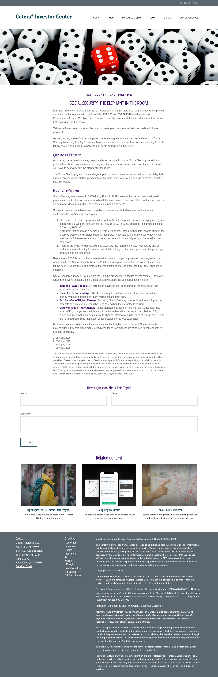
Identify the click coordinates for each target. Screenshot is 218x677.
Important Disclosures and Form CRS (118, 605)
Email (114, 393)
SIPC (176, 593)
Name (23, 393)
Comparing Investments (109, 510)
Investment (71, 546)
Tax (67, 557)
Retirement (71, 542)
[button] (111, 17)
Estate (68, 550)
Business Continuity (152, 605)
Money (68, 560)
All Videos (70, 571)
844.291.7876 (191, 3)
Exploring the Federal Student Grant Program (48, 510)
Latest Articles (73, 568)
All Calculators (73, 575)
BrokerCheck (168, 538)
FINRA (169, 593)
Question (25, 413)
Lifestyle (69, 564)
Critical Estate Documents (170, 510)
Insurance (70, 553)
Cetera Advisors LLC (180, 589)
